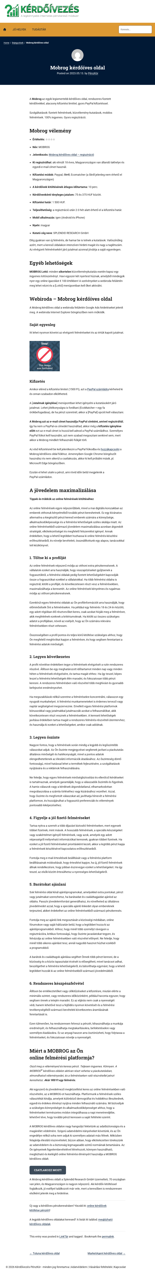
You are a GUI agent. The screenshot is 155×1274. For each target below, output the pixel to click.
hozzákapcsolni (110, 449)
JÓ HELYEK (19, 29)
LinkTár (63, 1236)
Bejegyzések (17, 43)
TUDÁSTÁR (39, 29)
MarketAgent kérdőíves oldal (106, 1253)
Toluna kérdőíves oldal (45, 1253)
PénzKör (93, 73)
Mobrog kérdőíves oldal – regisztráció (71, 154)
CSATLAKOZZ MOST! (47, 1170)
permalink (108, 1236)
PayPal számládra (98, 389)
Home (6, 43)
